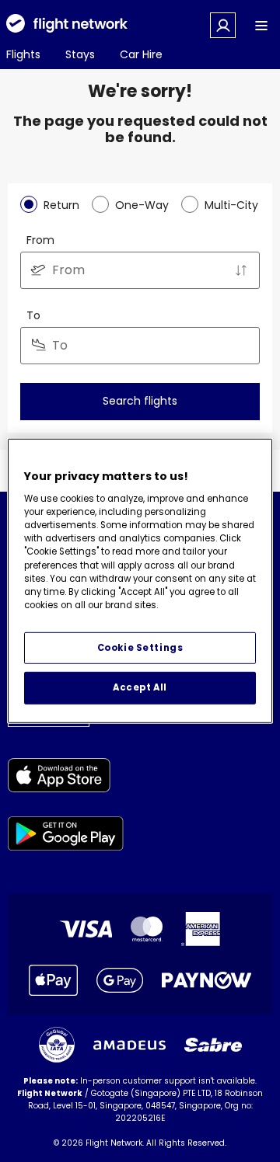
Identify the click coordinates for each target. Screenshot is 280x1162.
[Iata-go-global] (57, 1045)
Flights (23, 54)
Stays (80, 54)
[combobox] (140, 270)
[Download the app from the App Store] (66, 778)
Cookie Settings (140, 647)
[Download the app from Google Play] (66, 836)
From (40, 240)
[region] (140, 581)
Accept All (140, 687)
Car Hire (141, 54)
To (33, 315)
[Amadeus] (129, 1045)
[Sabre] (213, 1045)
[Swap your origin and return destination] (241, 270)
